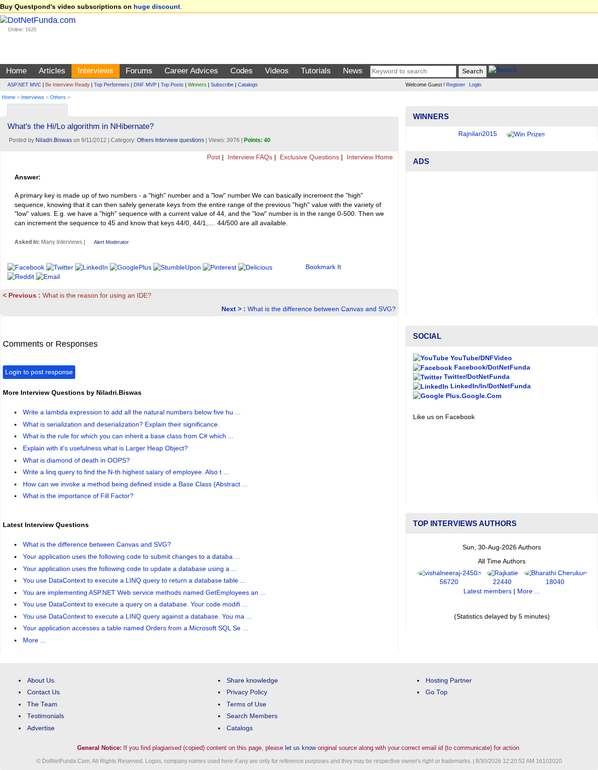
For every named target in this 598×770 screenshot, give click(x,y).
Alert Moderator (111, 242)
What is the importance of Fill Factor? (79, 495)
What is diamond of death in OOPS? (77, 460)
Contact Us (43, 692)
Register (455, 84)
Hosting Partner (449, 680)
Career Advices (191, 70)
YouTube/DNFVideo (480, 358)
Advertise (41, 728)
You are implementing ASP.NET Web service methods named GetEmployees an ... (145, 592)
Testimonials (45, 716)
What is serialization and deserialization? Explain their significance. (122, 424)
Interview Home (369, 157)
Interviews (96, 70)
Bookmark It (323, 267)
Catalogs (248, 84)
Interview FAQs (249, 157)
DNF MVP (145, 84)
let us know (300, 747)
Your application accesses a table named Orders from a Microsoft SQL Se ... (136, 628)
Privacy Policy (247, 692)
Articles (52, 70)
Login (475, 84)
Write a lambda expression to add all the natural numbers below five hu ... (132, 412)
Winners (197, 84)
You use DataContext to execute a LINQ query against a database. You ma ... (138, 616)
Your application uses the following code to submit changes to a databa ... (132, 556)
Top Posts (172, 84)
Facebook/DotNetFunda (491, 367)
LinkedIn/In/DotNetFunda (489, 386)
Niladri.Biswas (54, 140)
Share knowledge (252, 680)
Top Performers (111, 84)
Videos (277, 70)
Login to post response (39, 372)
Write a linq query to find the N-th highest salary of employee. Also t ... (127, 472)
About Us (40, 680)
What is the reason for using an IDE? (77, 295)
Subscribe (222, 84)
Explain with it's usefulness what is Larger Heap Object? (106, 448)
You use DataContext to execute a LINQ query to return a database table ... (135, 580)
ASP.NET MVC (24, 84)
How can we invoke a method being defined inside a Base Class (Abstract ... (136, 484)
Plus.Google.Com (472, 395)
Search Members (252, 716)
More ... (34, 640)
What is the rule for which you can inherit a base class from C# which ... (129, 436)
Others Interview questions (170, 140)
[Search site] (503, 71)
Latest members (487, 591)
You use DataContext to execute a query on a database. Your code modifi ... (136, 604)
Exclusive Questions (308, 157)
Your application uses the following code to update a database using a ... (131, 568)
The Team (42, 704)
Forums (139, 70)
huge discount (157, 6)
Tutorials (316, 70)
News (353, 70)
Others (58, 97)
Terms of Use (246, 704)
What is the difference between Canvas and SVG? (308, 309)
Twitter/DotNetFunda (476, 376)
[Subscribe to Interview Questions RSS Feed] (390, 108)
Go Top (437, 692)
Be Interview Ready (67, 84)
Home (16, 70)
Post (212, 157)
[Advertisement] (502, 243)
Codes (241, 70)
